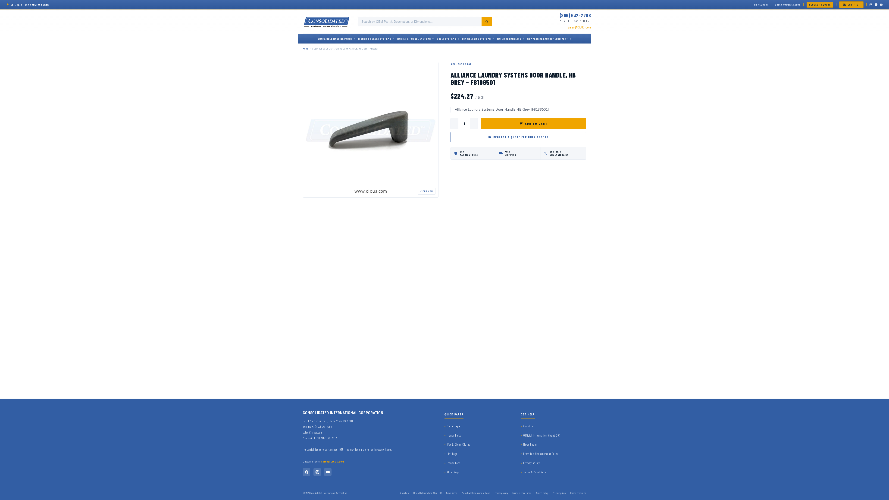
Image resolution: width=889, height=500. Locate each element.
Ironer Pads (453, 463)
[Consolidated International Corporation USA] (327, 21)
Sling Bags (453, 472)
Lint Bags (452, 454)
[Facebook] (876, 4)
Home (306, 48)
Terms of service (578, 492)
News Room (530, 444)
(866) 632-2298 (575, 15)
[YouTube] (881, 4)
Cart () (854, 4)
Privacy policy (531, 463)
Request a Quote (820, 4)
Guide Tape (453, 426)
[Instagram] (871, 4)
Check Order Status (788, 4)
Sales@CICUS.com (579, 27)
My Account (761, 4)
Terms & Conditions (534, 472)
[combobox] (425, 21)
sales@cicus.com (313, 432)
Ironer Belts (454, 435)
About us (528, 426)
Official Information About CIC (541, 435)
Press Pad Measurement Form (540, 454)
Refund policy (541, 492)
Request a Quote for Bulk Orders (520, 137)
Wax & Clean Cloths (458, 444)
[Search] (487, 21)
